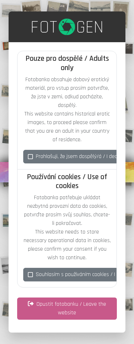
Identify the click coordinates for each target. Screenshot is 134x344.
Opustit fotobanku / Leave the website (71, 308)
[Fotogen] (67, 27)
